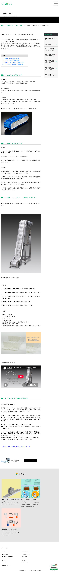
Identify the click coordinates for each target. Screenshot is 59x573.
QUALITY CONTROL (7, 556)
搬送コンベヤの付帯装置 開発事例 (49, 49)
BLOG (3, 563)
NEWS (4, 560)
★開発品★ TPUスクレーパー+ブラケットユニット (50, 68)
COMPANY (5, 554)
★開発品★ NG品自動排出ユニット (50, 55)
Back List (31, 461)
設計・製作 (19, 25)
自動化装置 (48, 44)
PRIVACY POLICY (7, 565)
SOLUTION (25, 552)
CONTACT (24, 563)
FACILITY (24, 556)
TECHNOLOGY (26, 554)
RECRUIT (24, 560)
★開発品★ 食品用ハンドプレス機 (49, 74)
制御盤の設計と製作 (49, 39)
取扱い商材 (10, 25)
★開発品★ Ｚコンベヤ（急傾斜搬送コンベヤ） (49, 61)
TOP (3, 552)
